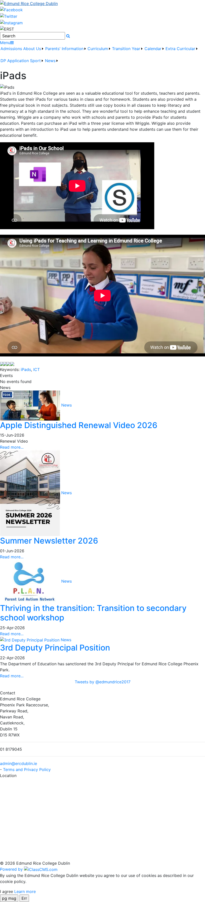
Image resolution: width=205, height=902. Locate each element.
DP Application (14, 60)
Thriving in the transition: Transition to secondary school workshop (93, 612)
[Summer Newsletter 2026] (30, 492)
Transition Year (126, 48)
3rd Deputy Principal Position (55, 648)
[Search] (68, 36)
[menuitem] (11, 52)
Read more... (12, 447)
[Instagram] (11, 22)
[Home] (102, 3)
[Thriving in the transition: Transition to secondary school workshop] (30, 581)
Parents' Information (64, 48)
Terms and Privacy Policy (27, 769)
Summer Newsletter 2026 (49, 541)
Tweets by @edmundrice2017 (102, 681)
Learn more (25, 891)
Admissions (11, 48)
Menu (5, 42)
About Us (32, 48)
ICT (36, 369)
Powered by (12, 869)
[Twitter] (8, 15)
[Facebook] (11, 9)
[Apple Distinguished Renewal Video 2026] (30, 405)
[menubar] (102, 58)
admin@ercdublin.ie (18, 763)
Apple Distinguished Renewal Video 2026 (78, 425)
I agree (6, 891)
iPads (26, 369)
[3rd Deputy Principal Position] (30, 639)
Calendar (153, 48)
